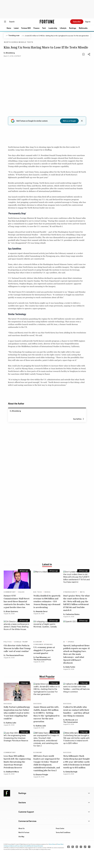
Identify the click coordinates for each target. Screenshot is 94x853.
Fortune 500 (26, 28)
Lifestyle (63, 28)
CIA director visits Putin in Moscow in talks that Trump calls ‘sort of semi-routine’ (17, 648)
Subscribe (77, 21)
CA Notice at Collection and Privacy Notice (13, 846)
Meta (82, 592)
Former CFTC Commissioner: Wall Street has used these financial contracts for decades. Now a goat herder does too (17, 601)
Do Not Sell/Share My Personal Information (33, 846)
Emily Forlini (70, 667)
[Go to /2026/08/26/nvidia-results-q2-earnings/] (47, 580)
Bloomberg (10, 53)
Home (9, 28)
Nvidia (47, 592)
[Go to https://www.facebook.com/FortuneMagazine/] (68, 847)
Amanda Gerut (41, 611)
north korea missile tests (18, 42)
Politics (8, 642)
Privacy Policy (60, 844)
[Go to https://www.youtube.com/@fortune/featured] (89, 847)
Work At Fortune (23, 832)
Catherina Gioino (72, 614)
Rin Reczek (70, 720)
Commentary (10, 592)
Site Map (21, 836)
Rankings (72, 28)
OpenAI (71, 642)
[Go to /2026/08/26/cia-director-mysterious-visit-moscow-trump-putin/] (17, 629)
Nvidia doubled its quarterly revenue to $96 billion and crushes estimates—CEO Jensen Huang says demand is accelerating (47, 601)
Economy (37, 642)
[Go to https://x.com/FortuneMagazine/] (73, 847)
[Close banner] (81, 120)
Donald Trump (21, 642)
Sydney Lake (11, 723)
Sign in (87, 21)
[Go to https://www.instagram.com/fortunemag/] (81, 847)
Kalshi (21, 592)
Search (11, 21)
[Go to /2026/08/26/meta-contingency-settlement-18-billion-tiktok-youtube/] (76, 580)
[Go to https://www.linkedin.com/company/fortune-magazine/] (77, 847)
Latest (16, 28)
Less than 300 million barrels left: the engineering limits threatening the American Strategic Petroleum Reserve (17, 762)
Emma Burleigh (71, 772)
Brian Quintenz (12, 611)
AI (64, 642)
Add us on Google (69, 121)
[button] (9, 28)
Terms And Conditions (63, 832)
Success (8, 703)
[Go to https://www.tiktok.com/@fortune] (85, 847)
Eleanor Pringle (42, 775)
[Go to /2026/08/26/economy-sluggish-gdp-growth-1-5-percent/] (47, 629)
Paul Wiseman (41, 657)
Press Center (60, 828)
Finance (36, 28)
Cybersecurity (70, 592)
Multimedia (83, 28)
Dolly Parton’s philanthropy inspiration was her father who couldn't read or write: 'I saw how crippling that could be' (17, 713)
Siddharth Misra (12, 772)
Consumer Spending (43, 644)
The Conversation (70, 722)
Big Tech (37, 592)
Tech (44, 28)
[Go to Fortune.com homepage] (47, 21)
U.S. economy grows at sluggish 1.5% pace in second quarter (44, 650)
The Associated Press (15, 655)
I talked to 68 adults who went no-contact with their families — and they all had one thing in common (76, 711)
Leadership (52, 28)
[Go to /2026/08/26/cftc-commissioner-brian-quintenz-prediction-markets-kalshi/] (17, 580)
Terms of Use (52, 844)
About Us (21, 828)
